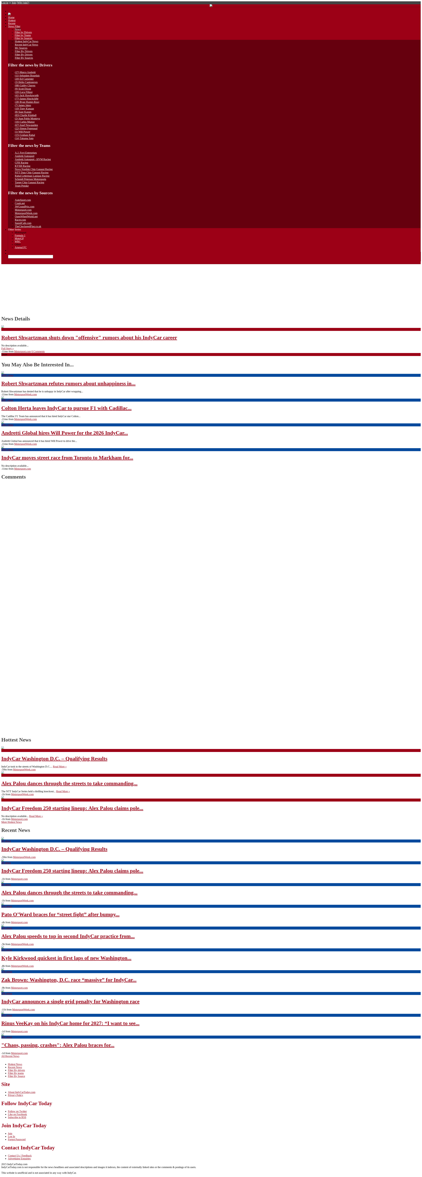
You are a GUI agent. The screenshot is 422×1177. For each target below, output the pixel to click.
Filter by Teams (23, 35)
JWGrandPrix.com (24, 206)
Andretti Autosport (24, 156)
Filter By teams (16, 1073)
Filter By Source (16, 1076)
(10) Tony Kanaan (24, 108)
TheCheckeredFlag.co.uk (28, 226)
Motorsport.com (23, 209)
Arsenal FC (21, 247)
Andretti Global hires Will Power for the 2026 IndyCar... (64, 433)
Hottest (11, 20)
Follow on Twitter (17, 1111)
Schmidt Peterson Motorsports (30, 179)
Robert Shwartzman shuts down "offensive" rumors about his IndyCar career (89, 337)
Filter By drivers (16, 1070)
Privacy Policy (15, 1095)
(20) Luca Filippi (23, 92)
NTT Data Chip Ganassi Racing (31, 172)
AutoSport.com (23, 200)
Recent (11, 23)
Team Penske (22, 185)
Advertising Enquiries (19, 1158)
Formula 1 (20, 235)
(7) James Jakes (23, 105)
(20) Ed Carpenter (24, 78)
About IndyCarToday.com (21, 1092)
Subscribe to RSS (17, 1117)
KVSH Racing (22, 166)
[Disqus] (209, 607)
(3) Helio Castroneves (26, 82)
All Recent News (10, 1056)
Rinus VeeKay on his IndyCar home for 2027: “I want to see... (70, 1023)
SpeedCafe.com (23, 223)
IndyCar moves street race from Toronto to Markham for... (67, 458)
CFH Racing (21, 162)
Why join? (22, 2)
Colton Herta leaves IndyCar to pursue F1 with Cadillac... (66, 408)
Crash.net (20, 203)
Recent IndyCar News (26, 44)
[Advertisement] (211, 289)
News (18, 29)
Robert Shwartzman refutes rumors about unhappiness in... (68, 383)
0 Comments (38, 351)
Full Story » (7, 348)
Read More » (60, 766)
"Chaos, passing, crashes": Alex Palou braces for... (57, 1045)
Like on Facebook (17, 1114)
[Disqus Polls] (211, 524)
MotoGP (19, 238)
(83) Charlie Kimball (25, 115)
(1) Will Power (22, 131)
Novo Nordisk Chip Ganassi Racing (34, 169)
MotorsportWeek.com (26, 213)
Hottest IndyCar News (26, 41)
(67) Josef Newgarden (26, 125)
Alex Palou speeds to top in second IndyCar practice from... (68, 936)
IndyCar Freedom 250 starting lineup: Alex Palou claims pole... (72, 808)
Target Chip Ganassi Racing (29, 182)
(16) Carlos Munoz (25, 121)
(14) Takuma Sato (24, 138)
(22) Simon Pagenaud (26, 128)
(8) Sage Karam (23, 112)
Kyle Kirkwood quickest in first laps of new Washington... (66, 958)
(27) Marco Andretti (25, 72)
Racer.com (20, 219)
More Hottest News (11, 822)
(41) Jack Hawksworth (27, 95)
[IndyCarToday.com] (211, 6)
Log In (11, 1136)
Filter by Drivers (23, 32)
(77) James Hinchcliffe (26, 98)
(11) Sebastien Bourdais (27, 75)
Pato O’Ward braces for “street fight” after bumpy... (60, 914)
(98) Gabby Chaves (25, 85)
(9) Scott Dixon (23, 88)
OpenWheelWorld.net (26, 216)
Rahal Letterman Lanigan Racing (32, 175)
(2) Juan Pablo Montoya (27, 118)
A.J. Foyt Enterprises (26, 152)
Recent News (15, 1067)
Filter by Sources (23, 38)
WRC (18, 241)
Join (14, 2)
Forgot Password (17, 1139)
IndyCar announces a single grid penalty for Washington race (70, 1001)
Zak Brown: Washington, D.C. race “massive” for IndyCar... (68, 980)
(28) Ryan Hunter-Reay (27, 102)
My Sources (21, 48)
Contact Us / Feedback (20, 1155)
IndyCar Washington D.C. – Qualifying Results (54, 759)
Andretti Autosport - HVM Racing (33, 159)
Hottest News (15, 1064)
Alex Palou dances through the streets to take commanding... (69, 783)
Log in (4, 2)
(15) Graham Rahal (25, 135)
